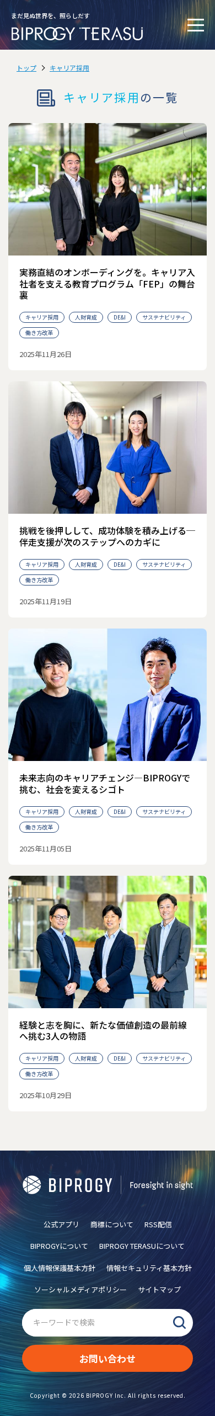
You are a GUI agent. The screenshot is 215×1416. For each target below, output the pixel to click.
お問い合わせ (107, 1358)
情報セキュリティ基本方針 (149, 1268)
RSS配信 (158, 1224)
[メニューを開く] (195, 25)
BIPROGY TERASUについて (142, 1246)
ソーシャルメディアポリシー (80, 1289)
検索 (179, 1323)
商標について (111, 1224)
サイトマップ (159, 1289)
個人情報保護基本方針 (59, 1268)
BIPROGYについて (59, 1246)
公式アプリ (61, 1224)
